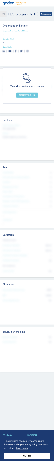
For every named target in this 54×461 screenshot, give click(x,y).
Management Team (10, 187)
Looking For (7, 220)
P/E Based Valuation (11, 260)
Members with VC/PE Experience (16, 201)
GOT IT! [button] (27, 456)
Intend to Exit (8, 271)
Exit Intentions (9, 265)
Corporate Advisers (11, 206)
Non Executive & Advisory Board (16, 177)
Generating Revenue (11, 300)
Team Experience (10, 212)
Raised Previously (10, 337)
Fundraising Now (9, 342)
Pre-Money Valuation (11, 245)
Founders (6, 182)
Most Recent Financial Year (14, 290)
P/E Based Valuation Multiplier (15, 255)
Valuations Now (9, 240)
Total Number (8, 172)
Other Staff (7, 191)
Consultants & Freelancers (13, 196)
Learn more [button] (22, 448)
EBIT (4, 295)
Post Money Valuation (12, 250)
